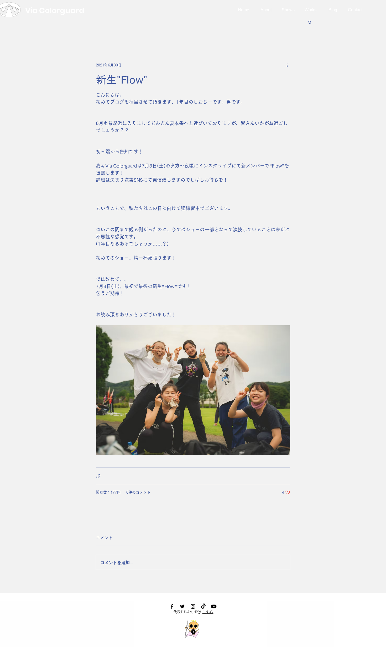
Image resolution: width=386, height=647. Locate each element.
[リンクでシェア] (98, 476)
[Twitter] (182, 606)
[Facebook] (172, 606)
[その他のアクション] (287, 65)
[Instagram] (193, 606)
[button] (309, 22)
